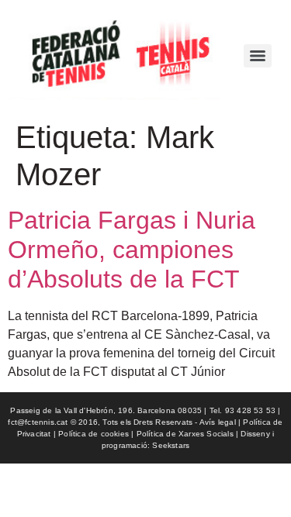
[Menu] (258, 55)
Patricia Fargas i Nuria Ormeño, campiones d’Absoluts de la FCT (131, 250)
